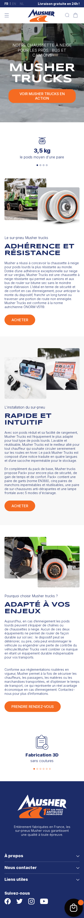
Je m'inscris (63, 472)
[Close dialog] (81, 441)
